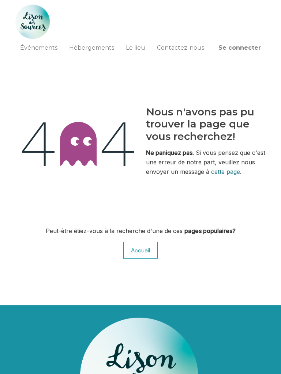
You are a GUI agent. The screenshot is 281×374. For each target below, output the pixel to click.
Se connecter (239, 47)
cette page (225, 171)
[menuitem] (38, 48)
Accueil (140, 250)
